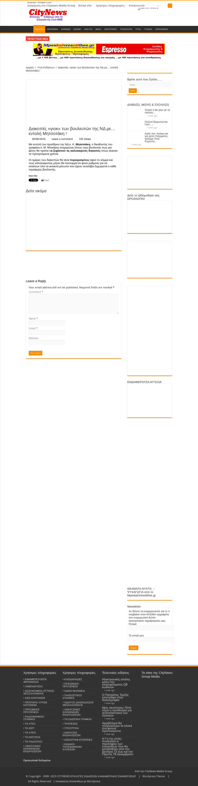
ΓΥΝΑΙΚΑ (148, 29)
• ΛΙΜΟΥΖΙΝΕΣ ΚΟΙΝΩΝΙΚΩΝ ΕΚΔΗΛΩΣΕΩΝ (32, 749)
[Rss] (160, 10)
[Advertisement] (74, 103)
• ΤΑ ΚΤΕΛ (29, 723)
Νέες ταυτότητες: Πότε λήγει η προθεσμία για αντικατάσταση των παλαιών (117, 711)
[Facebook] (165, 10)
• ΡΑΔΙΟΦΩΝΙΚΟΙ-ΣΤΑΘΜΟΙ (33, 718)
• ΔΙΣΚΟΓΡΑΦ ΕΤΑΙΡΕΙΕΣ (77, 739)
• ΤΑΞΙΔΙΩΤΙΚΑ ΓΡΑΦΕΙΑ (77, 719)
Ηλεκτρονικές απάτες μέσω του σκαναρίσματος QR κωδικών (116, 683)
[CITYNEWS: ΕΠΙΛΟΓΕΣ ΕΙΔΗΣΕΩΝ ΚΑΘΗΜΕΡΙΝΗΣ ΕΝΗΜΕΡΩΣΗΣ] (48, 14)
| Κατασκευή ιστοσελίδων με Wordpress (76, 781)
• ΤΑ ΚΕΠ (28, 728)
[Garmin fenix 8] (148, 8)
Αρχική (30, 67)
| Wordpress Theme (151, 776)
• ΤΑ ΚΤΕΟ (29, 732)
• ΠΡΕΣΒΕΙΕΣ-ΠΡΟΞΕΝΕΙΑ (31, 711)
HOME (29, 29)
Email (33, 328)
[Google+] (162, 10)
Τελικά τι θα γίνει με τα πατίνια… (157, 111)
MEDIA (98, 29)
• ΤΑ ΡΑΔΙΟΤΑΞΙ (32, 741)
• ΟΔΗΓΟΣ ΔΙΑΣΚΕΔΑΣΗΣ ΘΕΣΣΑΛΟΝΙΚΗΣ (78, 704)
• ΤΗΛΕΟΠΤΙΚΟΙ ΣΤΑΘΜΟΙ (72, 696)
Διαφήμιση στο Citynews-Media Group (51, 5)
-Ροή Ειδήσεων (46, 67)
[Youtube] (171, 10)
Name (33, 318)
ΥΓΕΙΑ (138, 29)
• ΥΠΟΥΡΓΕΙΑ (71, 728)
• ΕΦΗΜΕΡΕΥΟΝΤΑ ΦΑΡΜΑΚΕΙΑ (35, 680)
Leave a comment (62, 138)
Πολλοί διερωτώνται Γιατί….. (156, 123)
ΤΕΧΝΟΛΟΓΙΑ (126, 29)
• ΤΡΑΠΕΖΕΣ (70, 723)
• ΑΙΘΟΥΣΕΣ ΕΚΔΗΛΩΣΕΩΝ (71, 734)
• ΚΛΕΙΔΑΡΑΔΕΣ (72, 679)
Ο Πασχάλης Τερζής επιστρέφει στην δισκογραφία (115, 697)
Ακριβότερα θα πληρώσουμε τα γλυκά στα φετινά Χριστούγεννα (117, 727)
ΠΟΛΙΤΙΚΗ (39, 29)
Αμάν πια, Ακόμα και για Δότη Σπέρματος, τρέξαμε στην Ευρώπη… (156, 137)
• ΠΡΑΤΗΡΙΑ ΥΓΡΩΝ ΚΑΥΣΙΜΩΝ (35, 704)
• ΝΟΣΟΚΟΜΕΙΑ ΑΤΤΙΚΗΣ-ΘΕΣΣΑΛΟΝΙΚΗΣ (39, 692)
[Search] (170, 5)
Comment (36, 291)
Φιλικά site (84, 5)
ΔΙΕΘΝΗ (77, 29)
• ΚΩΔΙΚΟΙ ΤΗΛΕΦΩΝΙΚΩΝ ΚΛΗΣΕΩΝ (72, 747)
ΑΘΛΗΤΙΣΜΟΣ (110, 29)
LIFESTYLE (88, 29)
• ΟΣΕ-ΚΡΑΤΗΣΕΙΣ (34, 697)
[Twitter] (168, 10)
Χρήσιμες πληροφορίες (110, 5)
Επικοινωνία (137, 5)
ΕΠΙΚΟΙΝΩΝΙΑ (161, 29)
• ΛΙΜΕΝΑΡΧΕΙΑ (33, 686)
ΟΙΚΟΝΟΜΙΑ (52, 29)
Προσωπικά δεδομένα (36, 760)
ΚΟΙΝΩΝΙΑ (65, 29)
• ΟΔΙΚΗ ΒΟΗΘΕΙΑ (74, 690)
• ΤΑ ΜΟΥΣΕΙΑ (31, 737)
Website (33, 338)
